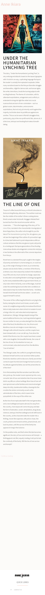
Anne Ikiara (11, 4)
